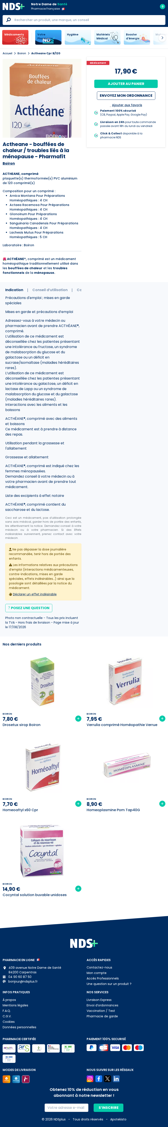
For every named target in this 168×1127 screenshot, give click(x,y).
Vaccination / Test (101, 1011)
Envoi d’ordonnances (102, 1005)
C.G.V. (7, 1016)
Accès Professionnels (103, 978)
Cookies (9, 1022)
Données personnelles (19, 1027)
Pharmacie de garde (102, 1016)
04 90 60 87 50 (19, 977)
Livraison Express (99, 1000)
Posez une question (30, 607)
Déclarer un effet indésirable (35, 594)
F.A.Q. (7, 1011)
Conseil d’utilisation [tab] (50, 289)
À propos (9, 1000)
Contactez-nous (99, 967)
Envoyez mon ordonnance (126, 95)
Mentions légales (15, 1005)
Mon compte (97, 973)
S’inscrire (109, 1107)
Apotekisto (118, 1119)
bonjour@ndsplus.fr (22, 981)
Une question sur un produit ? (109, 984)
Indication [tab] (14, 289)
